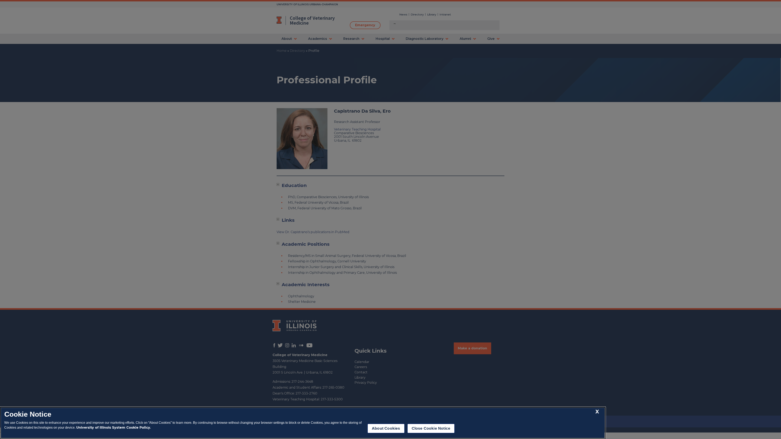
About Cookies (386, 428)
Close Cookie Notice (431, 428)
